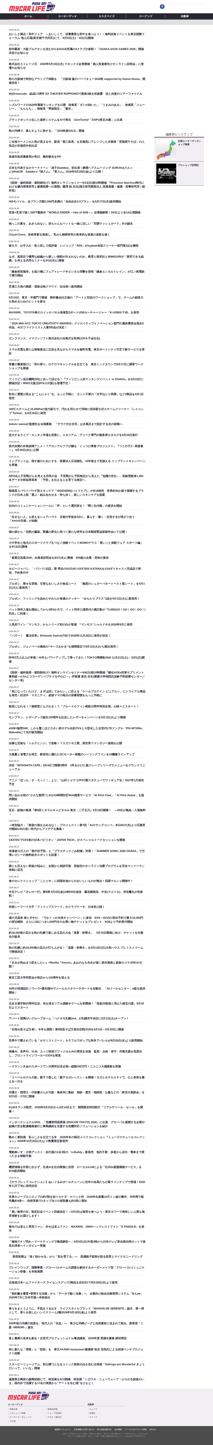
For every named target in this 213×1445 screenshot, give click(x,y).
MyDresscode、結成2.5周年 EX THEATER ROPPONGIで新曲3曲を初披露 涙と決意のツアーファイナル (75, 93)
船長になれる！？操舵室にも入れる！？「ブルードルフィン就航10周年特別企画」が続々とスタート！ (74, 706)
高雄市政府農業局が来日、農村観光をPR (35, 156)
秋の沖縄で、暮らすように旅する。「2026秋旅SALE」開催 (46, 130)
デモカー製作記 (55, 1417)
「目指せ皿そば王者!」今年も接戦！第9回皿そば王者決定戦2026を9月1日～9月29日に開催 (66, 1029)
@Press (152, 1429)
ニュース (93, 1409)
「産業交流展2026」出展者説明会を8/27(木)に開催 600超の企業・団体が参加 (59, 557)
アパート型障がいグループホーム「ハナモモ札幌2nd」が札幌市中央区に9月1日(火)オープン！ (69, 1018)
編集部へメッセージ (63, 1429)
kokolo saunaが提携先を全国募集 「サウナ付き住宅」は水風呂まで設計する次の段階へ (65, 424)
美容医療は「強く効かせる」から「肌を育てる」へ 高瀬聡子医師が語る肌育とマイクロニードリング (76, 1256)
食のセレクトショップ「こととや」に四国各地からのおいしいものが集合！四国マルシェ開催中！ (71, 881)
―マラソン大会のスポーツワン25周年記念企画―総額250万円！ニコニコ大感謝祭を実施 (65, 1066)
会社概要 (118, 1429)
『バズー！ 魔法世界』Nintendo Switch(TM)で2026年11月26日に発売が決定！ (60, 635)
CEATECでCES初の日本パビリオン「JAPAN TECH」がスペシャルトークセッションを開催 (67, 839)
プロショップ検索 (18, 1413)
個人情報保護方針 (104, 1429)
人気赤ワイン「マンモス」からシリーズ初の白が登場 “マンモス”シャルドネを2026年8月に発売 (70, 624)
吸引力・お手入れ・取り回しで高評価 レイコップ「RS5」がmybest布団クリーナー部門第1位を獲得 (73, 245)
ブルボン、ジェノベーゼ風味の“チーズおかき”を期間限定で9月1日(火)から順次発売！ (64, 646)
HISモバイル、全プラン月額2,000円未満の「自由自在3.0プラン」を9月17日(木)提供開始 (65, 201)
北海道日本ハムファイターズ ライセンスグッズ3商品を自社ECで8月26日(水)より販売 (63, 1282)
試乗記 (92, 1413)
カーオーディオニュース (21, 1417)
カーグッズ (145, 16)
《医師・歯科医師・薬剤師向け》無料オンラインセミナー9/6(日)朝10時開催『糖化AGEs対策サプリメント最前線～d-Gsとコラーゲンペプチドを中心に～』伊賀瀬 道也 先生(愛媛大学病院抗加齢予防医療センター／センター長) (77, 676)
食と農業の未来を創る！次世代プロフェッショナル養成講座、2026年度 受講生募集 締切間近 (68, 1338)
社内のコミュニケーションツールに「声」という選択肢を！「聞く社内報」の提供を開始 (65, 505)
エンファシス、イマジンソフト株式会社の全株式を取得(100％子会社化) (54, 338)
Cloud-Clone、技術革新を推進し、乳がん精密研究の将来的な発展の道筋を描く (59, 234)
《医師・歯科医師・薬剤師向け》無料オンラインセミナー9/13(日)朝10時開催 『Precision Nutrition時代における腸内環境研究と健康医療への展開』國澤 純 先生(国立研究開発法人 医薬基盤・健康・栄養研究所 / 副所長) (77, 186)
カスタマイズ (107, 16)
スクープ (93, 1417)
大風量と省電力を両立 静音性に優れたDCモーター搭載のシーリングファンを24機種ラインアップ (72, 754)
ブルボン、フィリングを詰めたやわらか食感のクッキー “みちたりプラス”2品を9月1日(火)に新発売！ (74, 598)
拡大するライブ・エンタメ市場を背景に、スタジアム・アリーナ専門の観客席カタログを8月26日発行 (73, 435)
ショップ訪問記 (55, 1413)
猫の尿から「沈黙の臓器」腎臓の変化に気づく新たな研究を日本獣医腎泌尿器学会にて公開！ (68, 531)
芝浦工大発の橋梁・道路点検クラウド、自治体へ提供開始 (45, 286)
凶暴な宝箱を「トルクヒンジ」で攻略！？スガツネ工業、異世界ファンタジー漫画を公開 (65, 743)
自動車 (185, 16)
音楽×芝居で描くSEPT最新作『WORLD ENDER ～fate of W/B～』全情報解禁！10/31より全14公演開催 (74, 212)
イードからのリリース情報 (136, 1429)
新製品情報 (53, 1409)
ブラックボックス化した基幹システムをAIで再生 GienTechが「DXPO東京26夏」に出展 (65, 119)
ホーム (28, 16)
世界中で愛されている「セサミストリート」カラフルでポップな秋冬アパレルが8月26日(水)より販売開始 (76, 1040)
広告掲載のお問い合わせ (84, 1429)
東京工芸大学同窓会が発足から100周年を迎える (39, 977)
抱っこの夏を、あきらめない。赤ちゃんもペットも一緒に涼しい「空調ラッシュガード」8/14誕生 (71, 223)
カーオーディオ (67, 16)
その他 (13, 1421)
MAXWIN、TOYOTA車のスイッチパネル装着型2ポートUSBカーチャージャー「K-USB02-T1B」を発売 (74, 312)
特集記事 (14, 1409)
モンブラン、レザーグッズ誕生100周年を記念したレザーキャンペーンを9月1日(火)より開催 (67, 717)
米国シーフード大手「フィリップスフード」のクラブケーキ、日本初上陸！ (57, 906)
